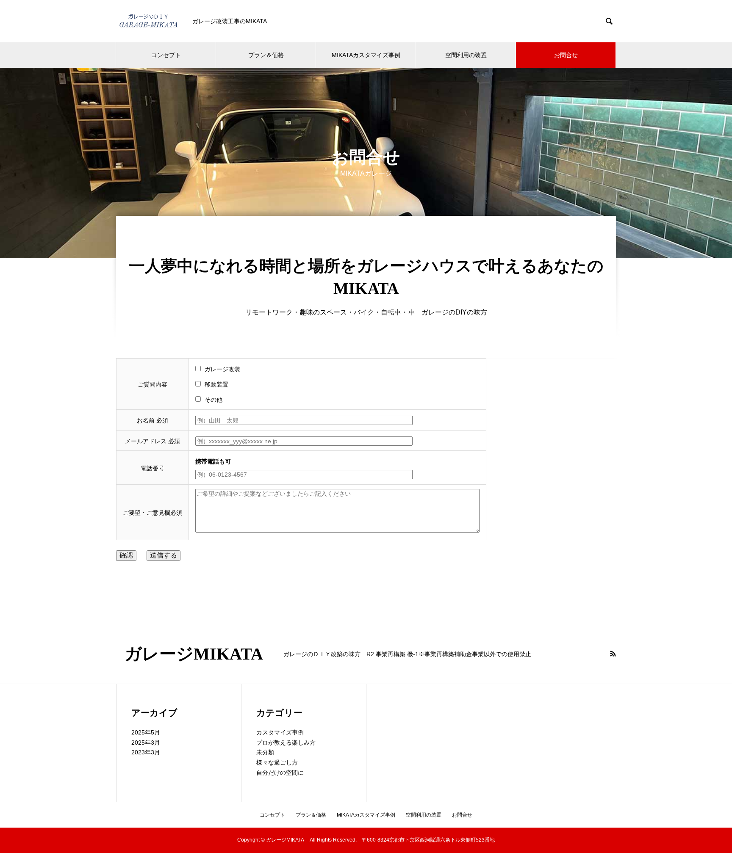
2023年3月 (145, 752)
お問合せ (566, 55)
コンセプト (166, 55)
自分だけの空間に (280, 772)
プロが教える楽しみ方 (286, 742)
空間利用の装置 (466, 55)
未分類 (265, 752)
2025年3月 (145, 742)
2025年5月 (145, 732)
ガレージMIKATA (198, 654)
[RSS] (613, 654)
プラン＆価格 (266, 55)
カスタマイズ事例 (280, 732)
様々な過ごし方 (277, 762)
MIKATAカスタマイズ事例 (366, 55)
